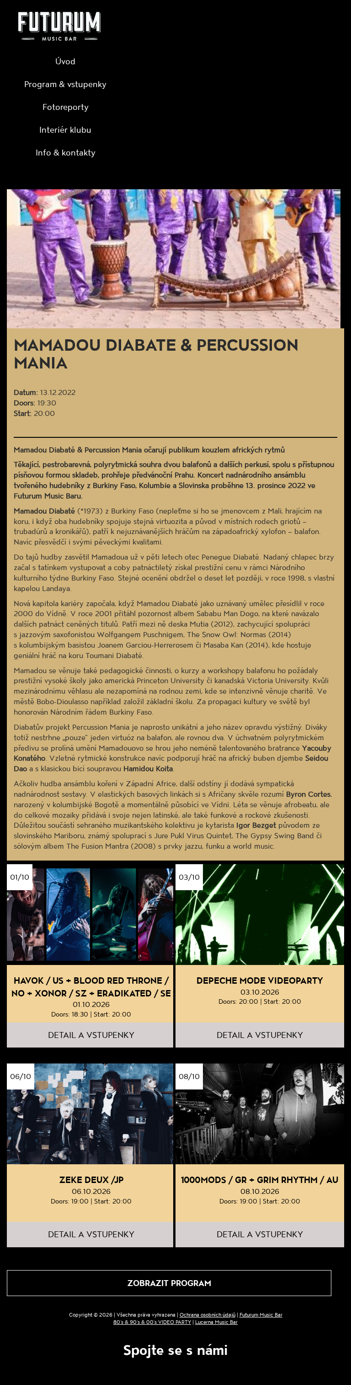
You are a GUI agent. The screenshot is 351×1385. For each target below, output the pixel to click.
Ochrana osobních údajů (207, 1315)
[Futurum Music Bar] (59, 28)
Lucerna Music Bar (216, 1322)
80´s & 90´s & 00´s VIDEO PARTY (152, 1322)
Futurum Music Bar (260, 1315)
